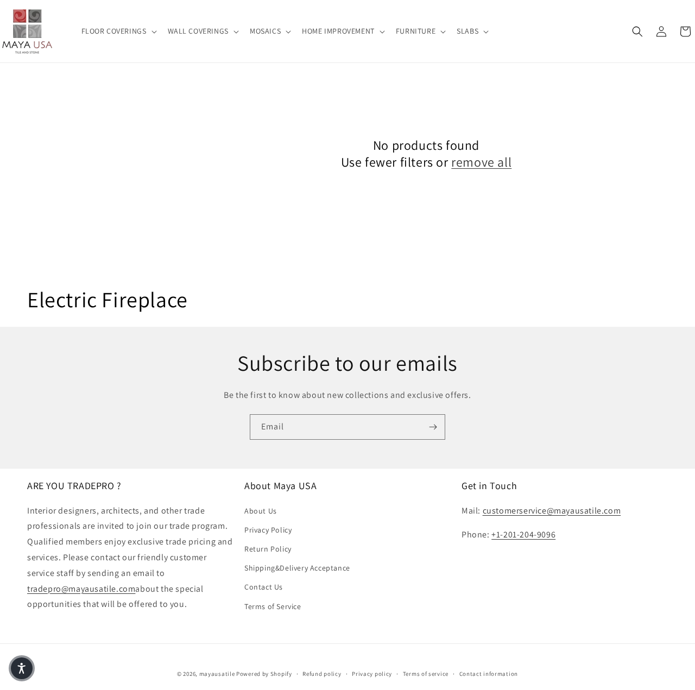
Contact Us (263, 587)
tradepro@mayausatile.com (81, 588)
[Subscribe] (433, 427)
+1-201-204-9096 (523, 534)
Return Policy (268, 549)
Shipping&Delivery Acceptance (297, 568)
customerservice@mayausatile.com (552, 510)
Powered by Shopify (264, 674)
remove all (481, 162)
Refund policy (321, 674)
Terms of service (425, 674)
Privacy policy (372, 674)
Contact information (488, 674)
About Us (260, 511)
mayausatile (217, 674)
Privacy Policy (268, 530)
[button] (118, 31)
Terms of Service (272, 606)
